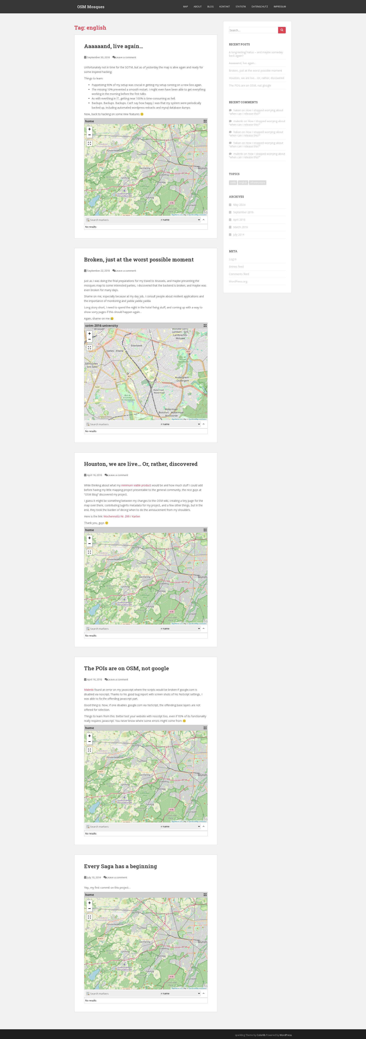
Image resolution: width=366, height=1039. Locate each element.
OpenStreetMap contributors (197, 215)
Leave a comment (126, 57)
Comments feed (239, 274)
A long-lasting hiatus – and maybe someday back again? (256, 53)
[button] (89, 129)
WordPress (286, 1035)
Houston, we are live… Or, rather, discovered (141, 463)
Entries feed (236, 266)
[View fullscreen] (89, 143)
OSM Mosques (90, 6)
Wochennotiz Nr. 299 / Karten (122, 516)
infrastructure (257, 182)
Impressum (280, 6)
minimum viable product (136, 485)
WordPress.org (238, 281)
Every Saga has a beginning (120, 866)
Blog (210, 6)
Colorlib (261, 1035)
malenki (238, 121)
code (233, 182)
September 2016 (243, 212)
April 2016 (239, 219)
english (243, 182)
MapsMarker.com (177, 215)
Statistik (241, 6)
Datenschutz (260, 6)
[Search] (282, 30)
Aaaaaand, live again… (113, 46)
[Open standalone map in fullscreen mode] (205, 121)
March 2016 (240, 227)
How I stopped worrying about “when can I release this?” (256, 111)
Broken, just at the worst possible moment (139, 259)
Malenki (89, 689)
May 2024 (239, 205)
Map (185, 6)
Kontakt (224, 6)
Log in (233, 259)
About (198, 6)
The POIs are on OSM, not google (126, 668)
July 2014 (238, 234)
